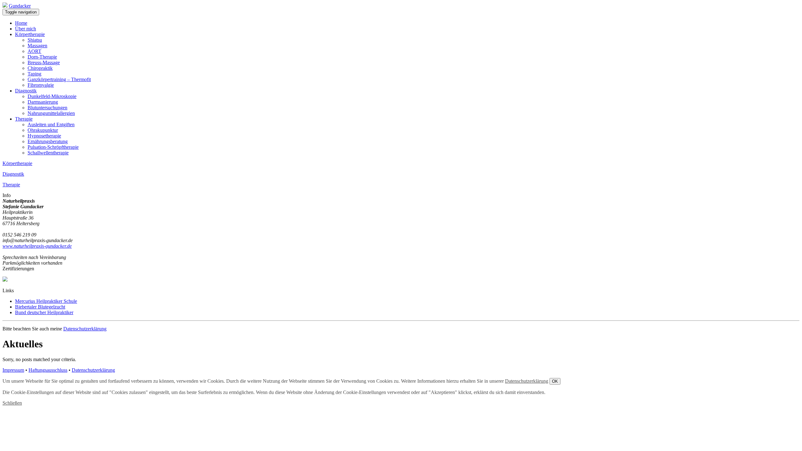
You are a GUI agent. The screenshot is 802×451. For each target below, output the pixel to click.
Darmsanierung (43, 102)
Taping (34, 73)
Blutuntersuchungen (47, 107)
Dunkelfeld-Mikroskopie (52, 96)
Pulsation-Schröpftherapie (53, 147)
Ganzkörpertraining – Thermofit (59, 79)
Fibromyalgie (41, 85)
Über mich (25, 28)
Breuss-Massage (44, 62)
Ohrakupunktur (43, 130)
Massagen (37, 45)
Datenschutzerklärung (85, 328)
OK (555, 381)
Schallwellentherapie (48, 152)
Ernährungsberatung (48, 141)
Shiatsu (35, 40)
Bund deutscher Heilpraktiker (44, 312)
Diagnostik (26, 90)
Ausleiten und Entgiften (51, 124)
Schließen (12, 403)
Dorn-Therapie (42, 57)
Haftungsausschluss (48, 370)
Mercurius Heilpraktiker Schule (46, 301)
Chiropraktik (40, 68)
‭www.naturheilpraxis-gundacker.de (37, 246)
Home (21, 23)
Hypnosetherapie (44, 135)
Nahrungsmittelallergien (51, 113)
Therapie (24, 119)
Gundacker (20, 5)
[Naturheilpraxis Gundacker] (5, 5)
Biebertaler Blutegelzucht (40, 306)
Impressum (13, 370)
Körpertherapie (30, 34)
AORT (34, 51)
